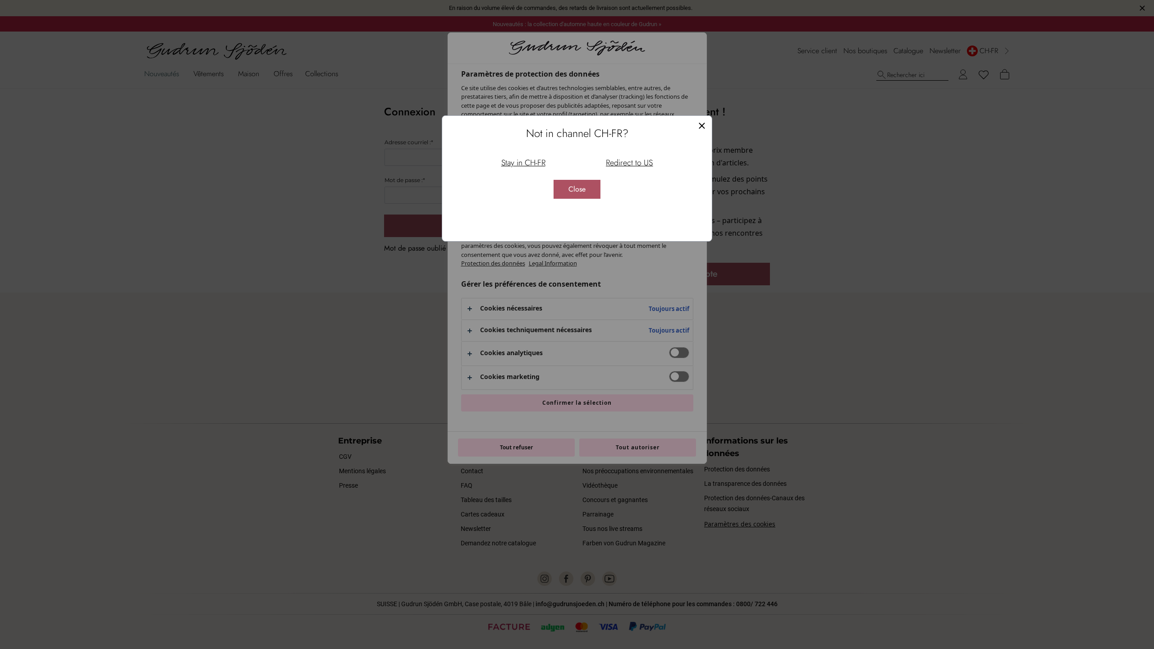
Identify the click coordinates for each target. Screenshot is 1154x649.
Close (577, 189)
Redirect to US (629, 163)
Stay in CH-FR (523, 163)
